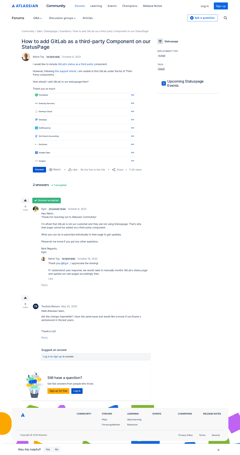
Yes (48, 449)
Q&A (36, 18)
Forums (80, 6)
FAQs (104, 419)
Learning (96, 6)
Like (50, 278)
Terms (202, 435)
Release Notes (152, 6)
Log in (205, 6)
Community (56, 5)
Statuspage (50, 31)
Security (216, 435)
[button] (85, 126)
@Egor (65, 263)
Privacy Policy (186, 435)
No (56, 449)
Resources (132, 424)
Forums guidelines (111, 424)
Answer (39, 169)
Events (112, 6)
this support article (65, 71)
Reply (44, 284)
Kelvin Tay (38, 56)
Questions (65, 31)
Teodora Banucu (50, 306)
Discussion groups (61, 18)
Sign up (221, 6)
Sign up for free (58, 390)
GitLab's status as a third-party (75, 64)
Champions (129, 6)
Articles (88, 18)
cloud (161, 68)
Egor (44, 208)
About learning (134, 419)
